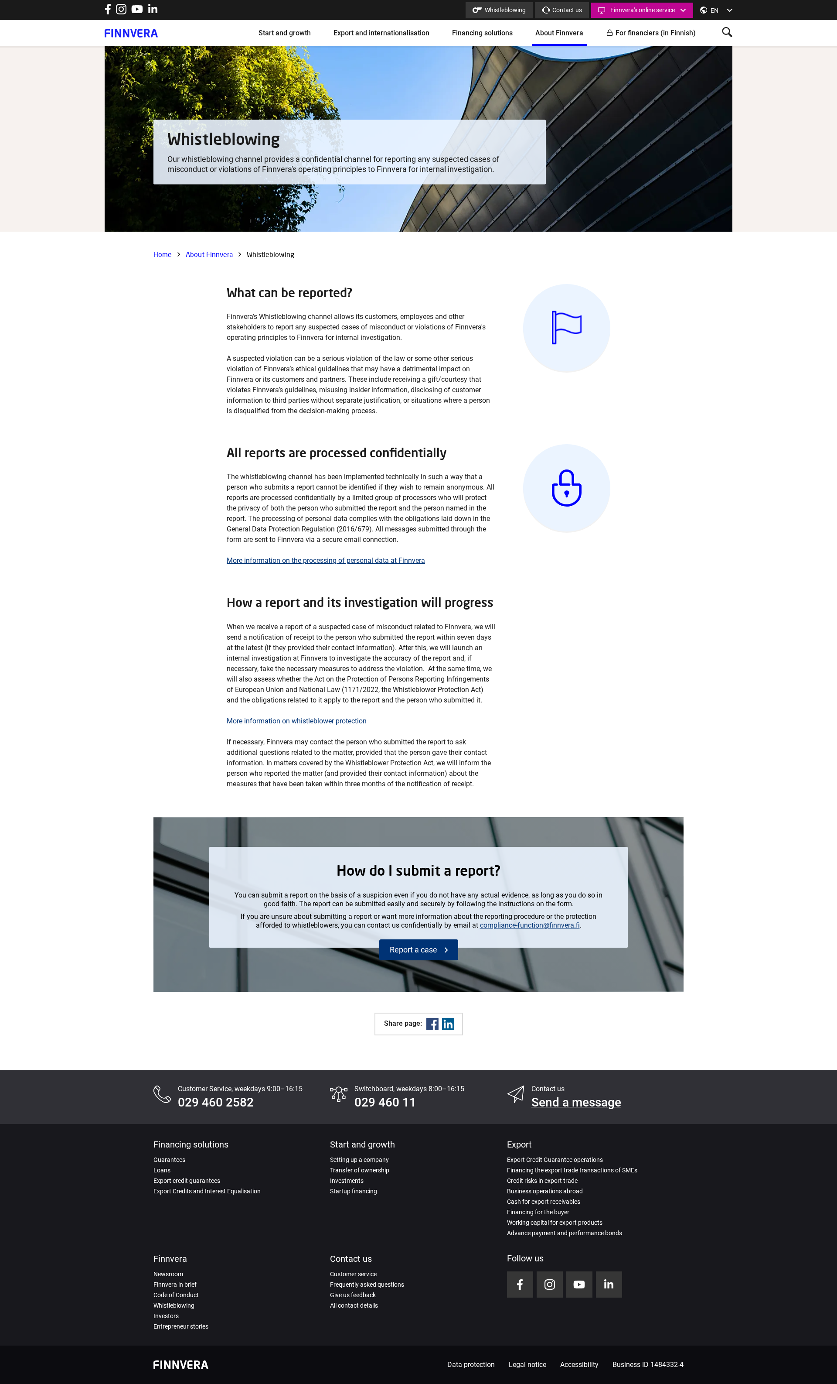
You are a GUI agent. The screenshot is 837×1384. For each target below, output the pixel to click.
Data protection (471, 1364)
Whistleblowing (505, 10)
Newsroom (168, 1274)
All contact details (354, 1305)
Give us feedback (353, 1295)
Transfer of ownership (359, 1170)
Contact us (567, 10)
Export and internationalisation (381, 33)
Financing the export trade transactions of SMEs (572, 1170)
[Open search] (727, 33)
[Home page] (131, 33)
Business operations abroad (545, 1191)
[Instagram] (121, 12)
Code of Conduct (176, 1295)
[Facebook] (432, 1024)
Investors (166, 1315)
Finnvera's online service (642, 10)
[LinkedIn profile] (152, 12)
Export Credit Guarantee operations (555, 1159)
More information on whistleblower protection (297, 721)
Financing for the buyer (538, 1212)
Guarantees (169, 1159)
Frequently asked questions (367, 1284)
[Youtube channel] (137, 12)
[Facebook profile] (108, 12)
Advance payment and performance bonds (564, 1233)
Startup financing (353, 1191)
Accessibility (579, 1364)
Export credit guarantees (186, 1180)
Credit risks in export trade (542, 1180)
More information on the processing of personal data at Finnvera (326, 560)
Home (162, 254)
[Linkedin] (448, 1024)
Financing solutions (482, 33)
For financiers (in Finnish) (656, 33)
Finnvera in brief (175, 1284)
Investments (347, 1180)
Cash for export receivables (543, 1201)
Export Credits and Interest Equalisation (207, 1191)
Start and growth (285, 33)
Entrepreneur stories (180, 1326)
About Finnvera (559, 33)
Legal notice (527, 1364)
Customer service (353, 1274)
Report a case (413, 949)
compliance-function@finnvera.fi (530, 925)
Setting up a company (359, 1159)
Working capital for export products (554, 1222)
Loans (161, 1170)
